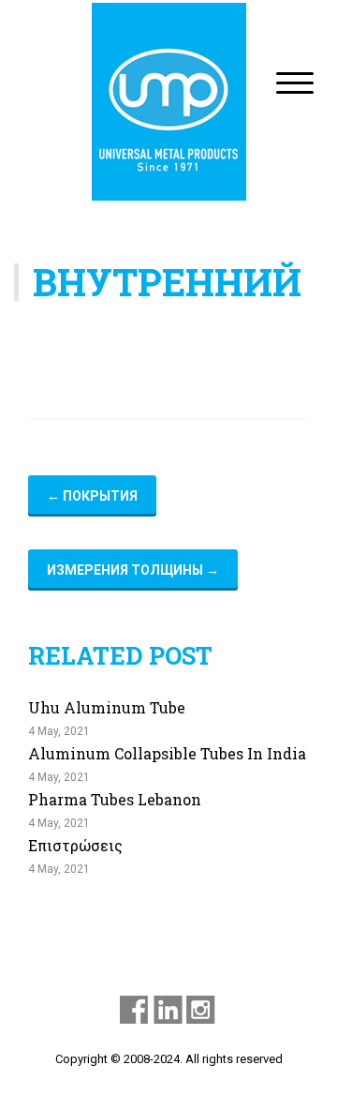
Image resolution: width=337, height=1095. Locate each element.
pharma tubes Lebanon (114, 799)
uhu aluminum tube (106, 707)
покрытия (92, 495)
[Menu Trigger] (294, 82)
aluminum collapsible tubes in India (167, 753)
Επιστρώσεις (75, 845)
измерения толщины (133, 570)
